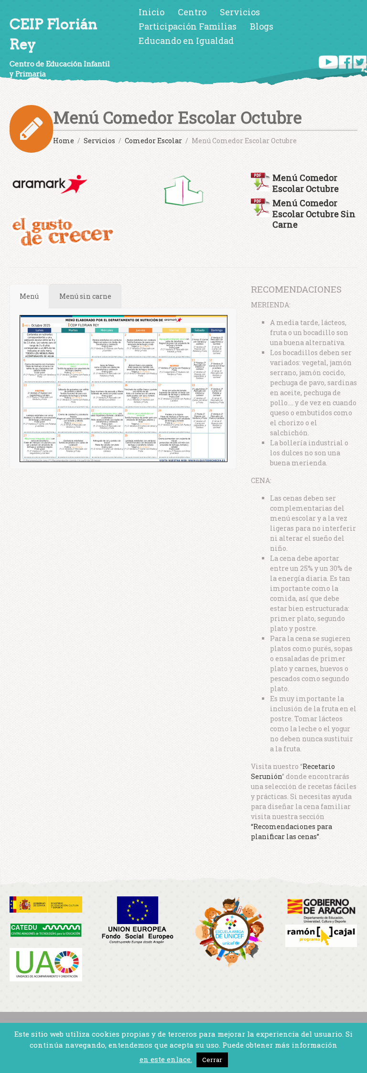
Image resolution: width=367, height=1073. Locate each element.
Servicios (240, 12)
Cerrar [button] (212, 1059)
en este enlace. (166, 1059)
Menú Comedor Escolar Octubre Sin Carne (314, 213)
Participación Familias (188, 26)
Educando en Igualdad (186, 40)
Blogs (261, 26)
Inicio (151, 12)
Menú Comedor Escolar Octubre (305, 183)
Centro (192, 12)
